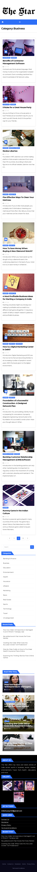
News (5, 595)
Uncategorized (8, 618)
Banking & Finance (14, 148)
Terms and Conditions (9, 828)
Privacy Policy (6, 825)
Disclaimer (5, 822)
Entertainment (8, 572)
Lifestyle (12, 245)
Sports (5, 604)
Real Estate (7, 600)
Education (6, 568)
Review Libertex (10, 151)
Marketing (6, 104)
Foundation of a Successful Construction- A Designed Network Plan (15, 403)
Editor (6, 66)
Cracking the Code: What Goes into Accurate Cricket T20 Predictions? (17, 725)
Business (14, 57)
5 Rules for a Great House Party (17, 107)
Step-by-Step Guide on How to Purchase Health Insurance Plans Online (18, 745)
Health (5, 577)
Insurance (6, 581)
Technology (6, 57)
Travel (5, 613)
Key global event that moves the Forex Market (16, 705)
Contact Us (5, 819)
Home (4, 864)
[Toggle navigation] (19, 22)
